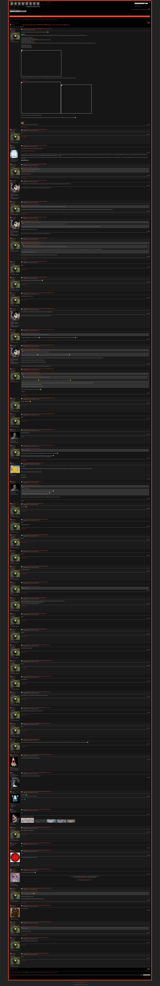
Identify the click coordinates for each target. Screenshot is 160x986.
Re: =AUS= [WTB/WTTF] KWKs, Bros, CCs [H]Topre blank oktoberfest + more (36, 691)
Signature (30, 19)
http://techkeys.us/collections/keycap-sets (28, 150)
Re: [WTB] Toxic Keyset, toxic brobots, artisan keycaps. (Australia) (35, 129)
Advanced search (137, 4)
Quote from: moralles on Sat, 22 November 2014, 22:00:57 (30, 348)
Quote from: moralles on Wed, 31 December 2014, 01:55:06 (30, 484)
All (14, 22)
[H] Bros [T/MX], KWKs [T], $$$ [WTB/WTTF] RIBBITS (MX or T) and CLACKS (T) (37, 28)
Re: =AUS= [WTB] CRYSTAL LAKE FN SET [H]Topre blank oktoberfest (35, 519)
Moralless (13, 28)
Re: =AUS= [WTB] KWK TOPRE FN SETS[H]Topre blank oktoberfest (35, 613)
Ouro (12, 791)
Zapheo (13, 850)
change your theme (147, 9)
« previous (146, 21)
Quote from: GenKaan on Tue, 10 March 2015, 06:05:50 (29, 891)
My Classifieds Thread (24, 816)
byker (12, 772)
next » (149, 21)
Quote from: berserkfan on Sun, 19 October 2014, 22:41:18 (30, 204)
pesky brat (13, 905)
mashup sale (35, 38)
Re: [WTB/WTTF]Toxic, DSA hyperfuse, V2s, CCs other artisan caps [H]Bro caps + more (38, 292)
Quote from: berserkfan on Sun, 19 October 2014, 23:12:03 (30, 241)
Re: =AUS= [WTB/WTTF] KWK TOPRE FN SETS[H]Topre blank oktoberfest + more (37, 660)
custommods (14, 843)
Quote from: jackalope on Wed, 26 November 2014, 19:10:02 (30, 448)
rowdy (12, 145)
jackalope (13, 429)
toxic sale (33, 40)
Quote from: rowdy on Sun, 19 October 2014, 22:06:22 (29, 167)
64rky (12, 809)
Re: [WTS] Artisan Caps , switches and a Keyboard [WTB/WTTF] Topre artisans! (37, 754)
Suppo (12, 463)
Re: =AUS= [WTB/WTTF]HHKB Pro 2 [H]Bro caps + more (33, 463)
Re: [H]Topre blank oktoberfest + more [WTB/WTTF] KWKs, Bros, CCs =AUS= (36, 707)
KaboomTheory (14, 754)
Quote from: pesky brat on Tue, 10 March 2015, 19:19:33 (29, 926)
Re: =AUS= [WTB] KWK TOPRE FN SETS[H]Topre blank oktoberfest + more (36, 644)
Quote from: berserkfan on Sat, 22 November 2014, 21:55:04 (30, 332)
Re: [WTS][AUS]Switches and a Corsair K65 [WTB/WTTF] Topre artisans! (36, 937)
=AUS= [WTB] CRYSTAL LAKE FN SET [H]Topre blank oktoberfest (34, 597)
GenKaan (13, 869)
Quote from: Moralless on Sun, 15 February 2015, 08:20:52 (30, 586)
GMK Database (30, 816)
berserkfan (13, 180)
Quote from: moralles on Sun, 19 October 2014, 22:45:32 (29, 220)
